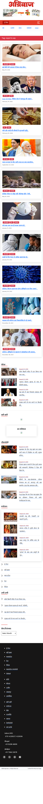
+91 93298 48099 (11, 744)
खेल (3, 28)
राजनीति (12, 28)
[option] (5, 29)
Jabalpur (11, 751)
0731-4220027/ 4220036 (14, 736)
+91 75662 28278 (11, 752)
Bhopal (11, 743)
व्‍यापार (20, 28)
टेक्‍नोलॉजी (29, 28)
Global (36, 28)
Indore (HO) (14, 735)
